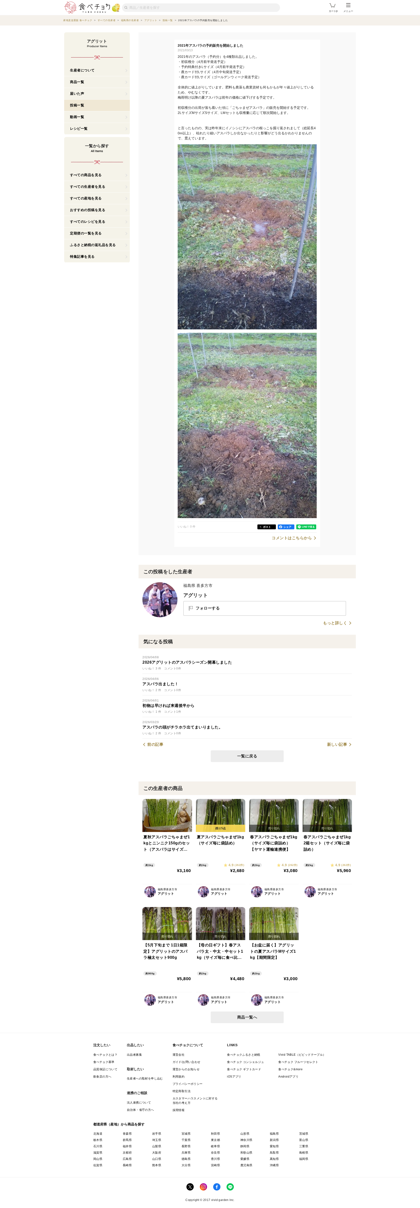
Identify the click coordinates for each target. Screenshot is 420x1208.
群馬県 (127, 1140)
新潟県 (274, 1140)
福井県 (127, 1146)
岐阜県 (215, 1146)
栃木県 (97, 1140)
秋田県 (215, 1133)
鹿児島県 (246, 1165)
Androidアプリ (288, 1076)
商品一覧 (77, 82)
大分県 (186, 1165)
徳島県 (186, 1159)
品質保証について (105, 1069)
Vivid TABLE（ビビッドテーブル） (302, 1054)
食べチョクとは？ (105, 1054)
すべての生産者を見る (87, 186)
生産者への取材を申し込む (145, 1078)
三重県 (303, 1146)
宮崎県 (215, 1165)
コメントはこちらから (292, 538)
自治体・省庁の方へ (140, 1110)
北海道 (97, 1133)
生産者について (82, 70)
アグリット (195, 595)
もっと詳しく (335, 623)
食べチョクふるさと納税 (243, 1054)
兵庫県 (186, 1152)
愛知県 (274, 1146)
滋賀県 (97, 1152)
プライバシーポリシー (188, 1084)
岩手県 (156, 1133)
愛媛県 (244, 1159)
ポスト (267, 526)
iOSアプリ (234, 1076)
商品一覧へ (247, 1017)
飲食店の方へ (102, 1076)
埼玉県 (156, 1140)
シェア (287, 526)
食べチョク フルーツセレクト (298, 1062)
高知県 (274, 1159)
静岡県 (244, 1146)
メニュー (348, 11)
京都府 (127, 1152)
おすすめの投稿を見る (87, 210)
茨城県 (303, 1133)
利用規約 (179, 1076)
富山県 (303, 1140)
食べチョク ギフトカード (244, 1069)
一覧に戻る (247, 756)
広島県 (127, 1159)
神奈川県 (246, 1140)
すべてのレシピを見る (87, 221)
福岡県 (303, 1159)
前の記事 (155, 744)
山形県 (244, 1133)
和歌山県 (246, 1152)
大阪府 (156, 1152)
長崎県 (127, 1165)
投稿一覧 (77, 105)
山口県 (156, 1159)
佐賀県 (97, 1165)
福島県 (274, 1133)
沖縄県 (274, 1165)
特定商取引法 (182, 1091)
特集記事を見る (82, 256)
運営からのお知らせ (186, 1069)
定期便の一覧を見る (86, 233)
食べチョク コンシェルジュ (245, 1062)
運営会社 (179, 1054)
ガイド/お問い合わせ (187, 1062)
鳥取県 (274, 1152)
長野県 (186, 1146)
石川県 (97, 1146)
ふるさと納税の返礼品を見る (93, 245)
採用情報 (179, 1110)
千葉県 (186, 1140)
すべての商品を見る (86, 175)
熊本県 (156, 1165)
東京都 (215, 1140)
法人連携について (139, 1102)
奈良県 (215, 1152)
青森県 (127, 1133)
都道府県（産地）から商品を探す (119, 1124)
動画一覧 (77, 117)
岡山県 (97, 1159)
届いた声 (77, 93)
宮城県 (186, 1133)
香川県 (215, 1159)
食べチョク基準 (103, 1062)
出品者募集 (134, 1054)
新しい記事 (337, 744)
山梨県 (156, 1146)
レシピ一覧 (79, 128)
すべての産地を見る (86, 198)
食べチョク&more (290, 1069)
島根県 (303, 1152)
